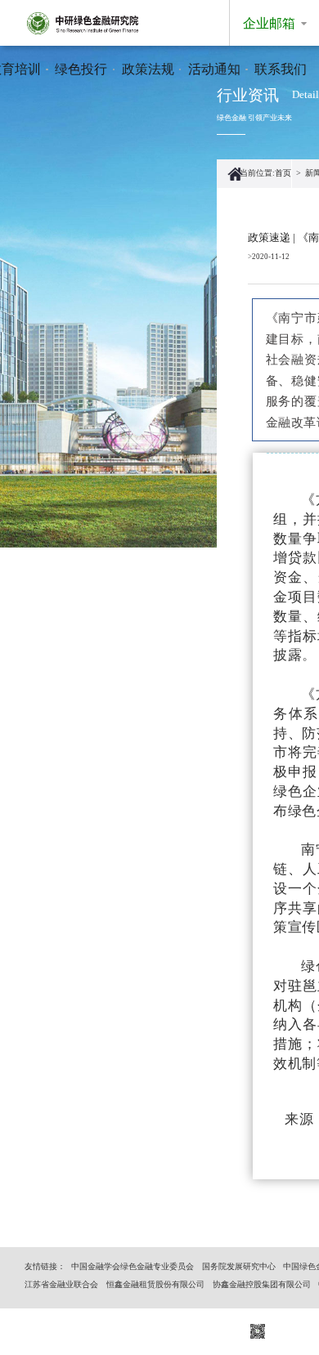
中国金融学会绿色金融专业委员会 (132, 1266)
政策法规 (148, 69)
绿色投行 (81, 69)
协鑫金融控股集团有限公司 (262, 1284)
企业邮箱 (269, 23)
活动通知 (214, 69)
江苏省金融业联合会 (61, 1284)
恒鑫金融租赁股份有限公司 (155, 1284)
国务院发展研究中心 (239, 1266)
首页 (283, 172)
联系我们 (280, 69)
